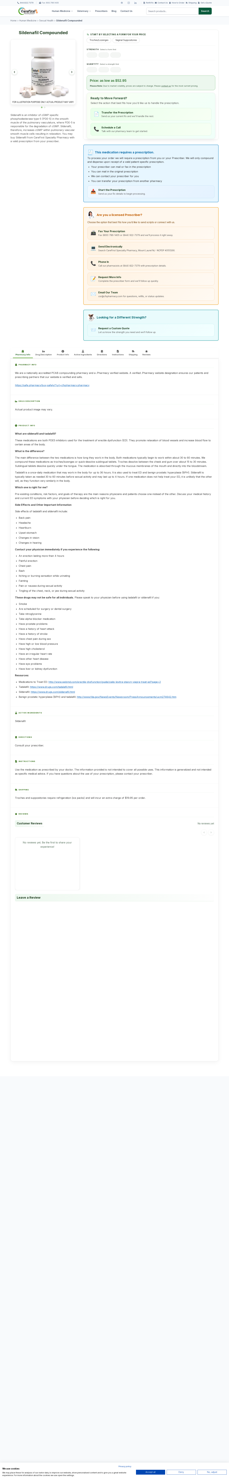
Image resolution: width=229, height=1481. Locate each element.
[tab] (42, 107)
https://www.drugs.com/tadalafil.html (51, 686)
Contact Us (163, 3)
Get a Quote (206, 3)
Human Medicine (61, 11)
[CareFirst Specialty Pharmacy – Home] (28, 11)
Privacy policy (125, 1466)
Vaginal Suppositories (126, 40)
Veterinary (82, 11)
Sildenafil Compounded (69, 20)
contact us (166, 86)
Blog (114, 11)
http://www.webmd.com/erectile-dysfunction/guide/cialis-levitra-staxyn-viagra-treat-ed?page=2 (104, 681)
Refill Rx (150, 3)
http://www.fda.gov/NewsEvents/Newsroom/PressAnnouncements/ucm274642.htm (126, 696)
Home (13, 20)
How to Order (178, 3)
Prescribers (101, 11)
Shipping (192, 3)
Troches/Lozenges (99, 40)
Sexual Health (46, 20)
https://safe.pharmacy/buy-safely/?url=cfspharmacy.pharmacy (52, 385)
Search (205, 11)
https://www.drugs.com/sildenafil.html (53, 691)
